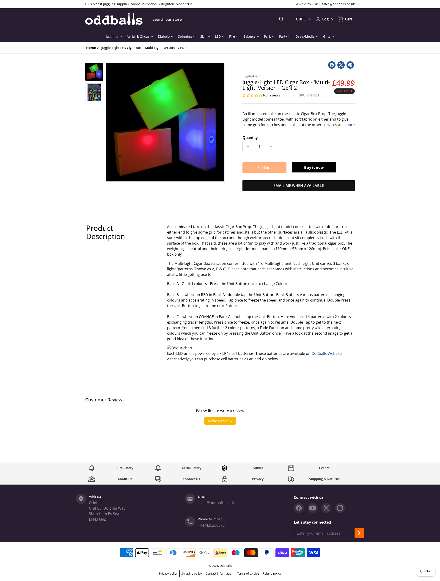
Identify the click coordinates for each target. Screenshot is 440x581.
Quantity (250, 137)
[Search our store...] (281, 19)
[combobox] (218, 19)
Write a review (220, 420)
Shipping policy (191, 573)
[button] (252, 95)
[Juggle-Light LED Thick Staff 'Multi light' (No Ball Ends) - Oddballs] (94, 92)
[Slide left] (108, 122)
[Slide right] (221, 122)
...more (349, 124)
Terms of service (248, 573)
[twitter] (326, 508)
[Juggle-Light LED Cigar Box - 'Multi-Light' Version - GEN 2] (94, 72)
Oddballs (226, 566)
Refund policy (272, 573)
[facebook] (299, 508)
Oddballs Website (326, 353)
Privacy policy (168, 573)
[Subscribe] (359, 533)
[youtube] (313, 508)
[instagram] (340, 508)
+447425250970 (306, 4)
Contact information (219, 573)
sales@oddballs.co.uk (338, 4)
